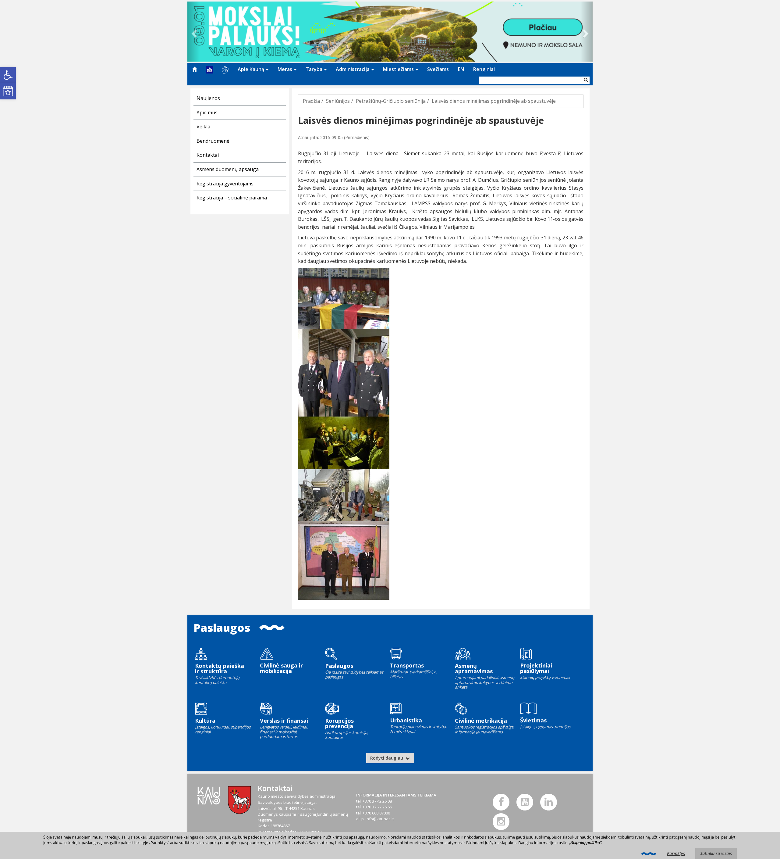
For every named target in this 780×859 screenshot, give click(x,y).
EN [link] (461, 69)
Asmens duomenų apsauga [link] (228, 169)
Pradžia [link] (311, 101)
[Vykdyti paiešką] (586, 80)
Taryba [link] (315, 69)
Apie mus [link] (207, 112)
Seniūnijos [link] (338, 101)
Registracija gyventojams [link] (225, 183)
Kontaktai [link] (208, 155)
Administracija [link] (353, 69)
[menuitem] (194, 69)
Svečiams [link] (438, 69)
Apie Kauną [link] (251, 69)
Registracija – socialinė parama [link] (232, 197)
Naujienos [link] (208, 98)
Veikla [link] (203, 126)
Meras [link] (285, 69)
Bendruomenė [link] (213, 141)
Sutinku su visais (716, 853)
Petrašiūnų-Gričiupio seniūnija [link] (391, 101)
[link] (8, 75)
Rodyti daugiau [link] (387, 758)
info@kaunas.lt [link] (380, 818)
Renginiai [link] (484, 69)
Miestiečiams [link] (399, 69)
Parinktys (676, 853)
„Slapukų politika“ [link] (585, 842)
